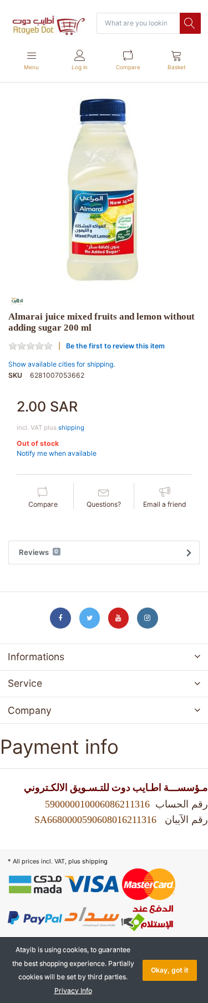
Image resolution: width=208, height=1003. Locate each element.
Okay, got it (170, 970)
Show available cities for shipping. (61, 364)
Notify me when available (57, 453)
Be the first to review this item (115, 346)
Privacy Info (73, 990)
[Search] (190, 23)
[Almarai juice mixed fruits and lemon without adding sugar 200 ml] (104, 189)
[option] (104, 189)
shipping (71, 427)
